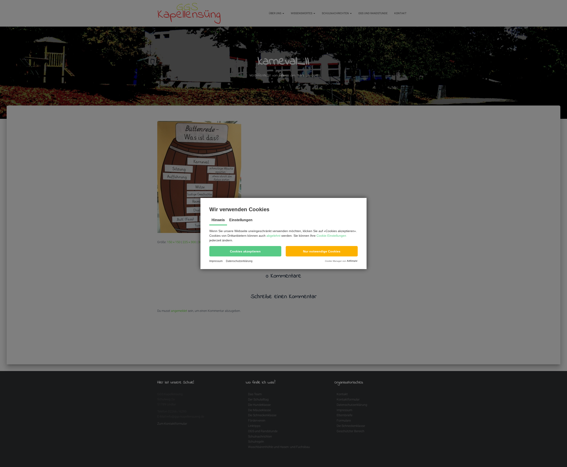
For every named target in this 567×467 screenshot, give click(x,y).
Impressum (216, 261)
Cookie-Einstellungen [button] (331, 235)
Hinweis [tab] (218, 220)
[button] (245, 251)
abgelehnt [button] (273, 235)
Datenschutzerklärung (239, 261)
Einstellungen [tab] (240, 220)
